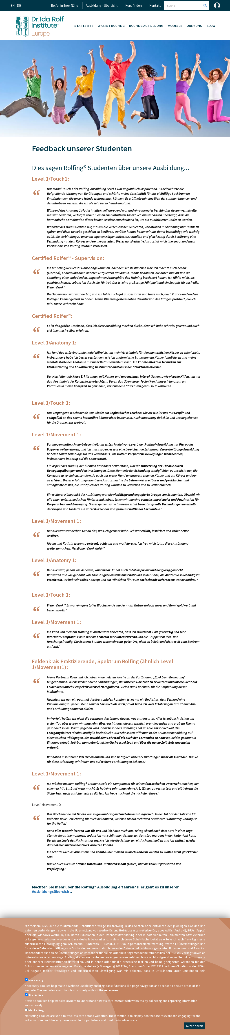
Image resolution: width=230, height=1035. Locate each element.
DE (19, 5)
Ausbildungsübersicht (51, 891)
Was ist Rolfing (111, 25)
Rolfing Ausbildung (146, 25)
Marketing (36, 1010)
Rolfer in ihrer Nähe (64, 5)
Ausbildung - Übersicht (102, 5)
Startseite (83, 25)
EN (13, 5)
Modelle (175, 25)
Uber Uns (194, 25)
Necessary (35, 980)
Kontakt (155, 5)
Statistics (35, 995)
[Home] (40, 25)
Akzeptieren (194, 1026)
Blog (210, 25)
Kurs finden (133, 5)
